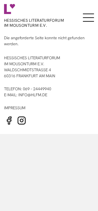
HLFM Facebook (9, 120)
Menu (88, 17)
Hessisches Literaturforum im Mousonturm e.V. (34, 23)
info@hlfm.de (32, 95)
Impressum (14, 107)
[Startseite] (33, 9)
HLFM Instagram (22, 120)
